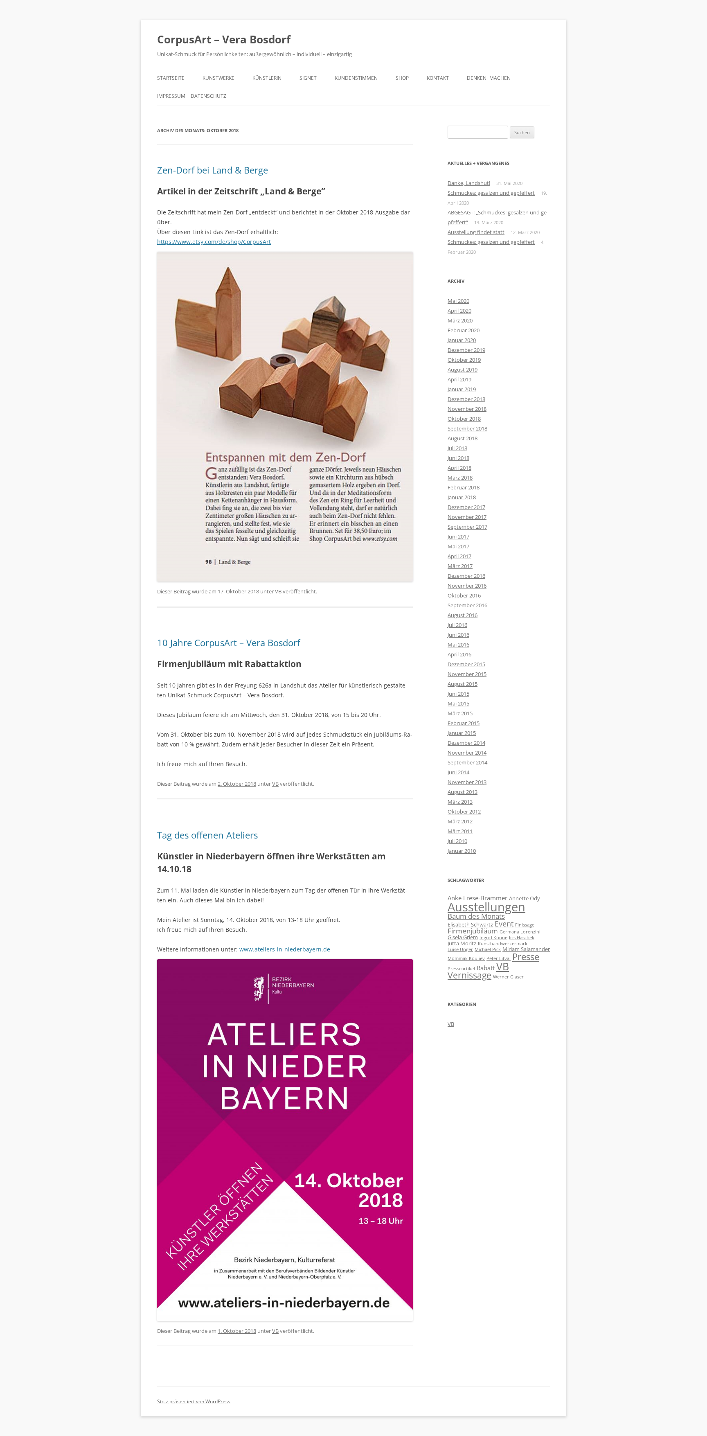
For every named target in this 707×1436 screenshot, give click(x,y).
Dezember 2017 (466, 507)
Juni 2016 (458, 634)
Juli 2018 (457, 448)
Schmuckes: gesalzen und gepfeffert (491, 192)
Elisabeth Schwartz (470, 924)
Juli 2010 (457, 841)
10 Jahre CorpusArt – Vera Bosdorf (228, 642)
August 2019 (462, 369)
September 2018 (467, 428)
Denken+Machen (489, 77)
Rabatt (486, 968)
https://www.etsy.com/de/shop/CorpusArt (214, 242)
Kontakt (438, 77)
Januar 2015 (462, 733)
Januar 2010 (462, 850)
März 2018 (460, 477)
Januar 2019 (462, 389)
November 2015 (467, 674)
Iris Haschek (521, 937)
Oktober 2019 (464, 359)
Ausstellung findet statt (476, 232)
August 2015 (462, 684)
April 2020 (459, 310)
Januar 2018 (462, 497)
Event (504, 924)
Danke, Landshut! (469, 183)
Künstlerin (266, 77)
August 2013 (462, 792)
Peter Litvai (498, 958)
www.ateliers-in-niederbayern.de (284, 949)
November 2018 (467, 409)
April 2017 (459, 556)
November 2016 (467, 585)
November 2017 (467, 517)
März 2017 (460, 566)
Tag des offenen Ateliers (207, 835)
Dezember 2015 (466, 664)
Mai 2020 (458, 300)
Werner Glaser (508, 977)
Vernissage (469, 975)
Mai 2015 (458, 703)
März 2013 (460, 801)
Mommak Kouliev (466, 958)
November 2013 (467, 782)
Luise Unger (460, 949)
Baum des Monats (476, 916)
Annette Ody (524, 898)
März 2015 (460, 713)
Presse (525, 957)
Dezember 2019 (466, 350)
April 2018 (459, 467)
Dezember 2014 (466, 742)
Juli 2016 (457, 625)
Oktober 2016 (464, 595)
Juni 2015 (458, 693)
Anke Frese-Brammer (477, 898)
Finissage (524, 925)
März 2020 (460, 320)
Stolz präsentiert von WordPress (193, 1401)
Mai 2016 (458, 644)
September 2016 (467, 605)
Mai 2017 (458, 546)
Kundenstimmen (356, 77)
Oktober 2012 (464, 811)
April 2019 (459, 379)
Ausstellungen (486, 907)
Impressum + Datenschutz (191, 95)
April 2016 (459, 654)
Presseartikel (461, 969)
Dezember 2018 (466, 399)
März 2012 (460, 821)
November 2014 (467, 752)
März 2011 (460, 831)
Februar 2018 (464, 487)
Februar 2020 (464, 330)
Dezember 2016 (466, 575)
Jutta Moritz (462, 943)
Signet (308, 77)
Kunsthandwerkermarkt (503, 944)
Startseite (171, 77)
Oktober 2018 (464, 418)
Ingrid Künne (493, 937)
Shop (402, 77)
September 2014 (467, 762)
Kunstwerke (218, 77)
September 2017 (467, 526)
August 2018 (462, 438)
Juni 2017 (458, 536)
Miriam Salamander (526, 949)
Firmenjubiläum (473, 931)
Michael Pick (488, 949)
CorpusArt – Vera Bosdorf (223, 39)
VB (278, 591)
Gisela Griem (463, 937)
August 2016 (462, 615)
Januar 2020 (462, 340)
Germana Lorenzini (520, 932)
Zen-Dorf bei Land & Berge (212, 170)
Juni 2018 (458, 458)
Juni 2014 (458, 772)
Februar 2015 (464, 723)
